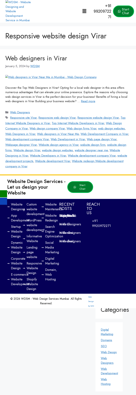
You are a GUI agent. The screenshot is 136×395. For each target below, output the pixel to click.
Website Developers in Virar (48, 155)
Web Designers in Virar (20, 134)
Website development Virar (52, 161)
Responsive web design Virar (57, 117)
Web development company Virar (27, 139)
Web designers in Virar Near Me (58, 134)
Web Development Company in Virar (104, 134)
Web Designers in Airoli (70, 224)
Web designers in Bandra (70, 232)
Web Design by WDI (91, 301)
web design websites (111, 128)
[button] (84, 11)
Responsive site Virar (23, 117)
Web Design (109, 352)
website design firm (92, 145)
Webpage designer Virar (21, 145)
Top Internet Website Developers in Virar (78, 123)
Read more (88, 101)
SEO (104, 346)
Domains (106, 340)
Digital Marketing (107, 332)
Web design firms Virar (81, 128)
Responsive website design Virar (98, 117)
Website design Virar (26, 150)
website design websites (57, 150)
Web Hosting (105, 381)
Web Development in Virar (68, 139)
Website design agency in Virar (58, 145)
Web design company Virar (47, 128)
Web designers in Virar (36, 58)
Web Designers (20, 112)
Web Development (109, 371)
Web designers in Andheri (70, 241)
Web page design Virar (102, 139)
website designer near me (91, 150)
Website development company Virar (92, 155)
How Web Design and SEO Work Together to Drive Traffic (67, 215)
